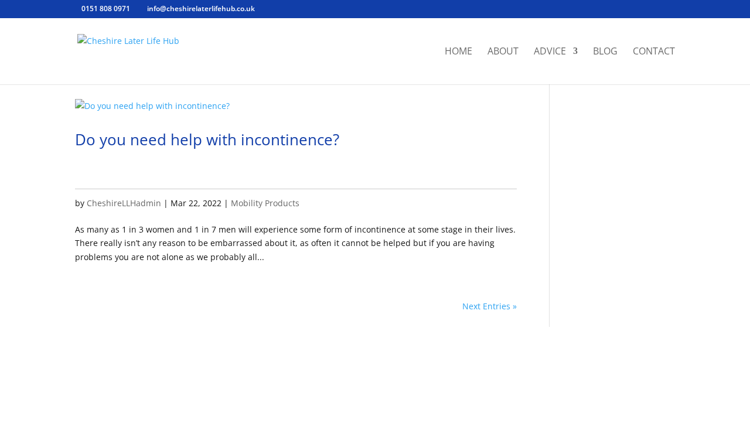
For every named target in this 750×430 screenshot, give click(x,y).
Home (458, 52)
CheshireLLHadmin (124, 203)
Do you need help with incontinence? (207, 139)
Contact (654, 52)
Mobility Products (265, 203)
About (503, 52)
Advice (550, 52)
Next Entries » (489, 306)
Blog (605, 52)
